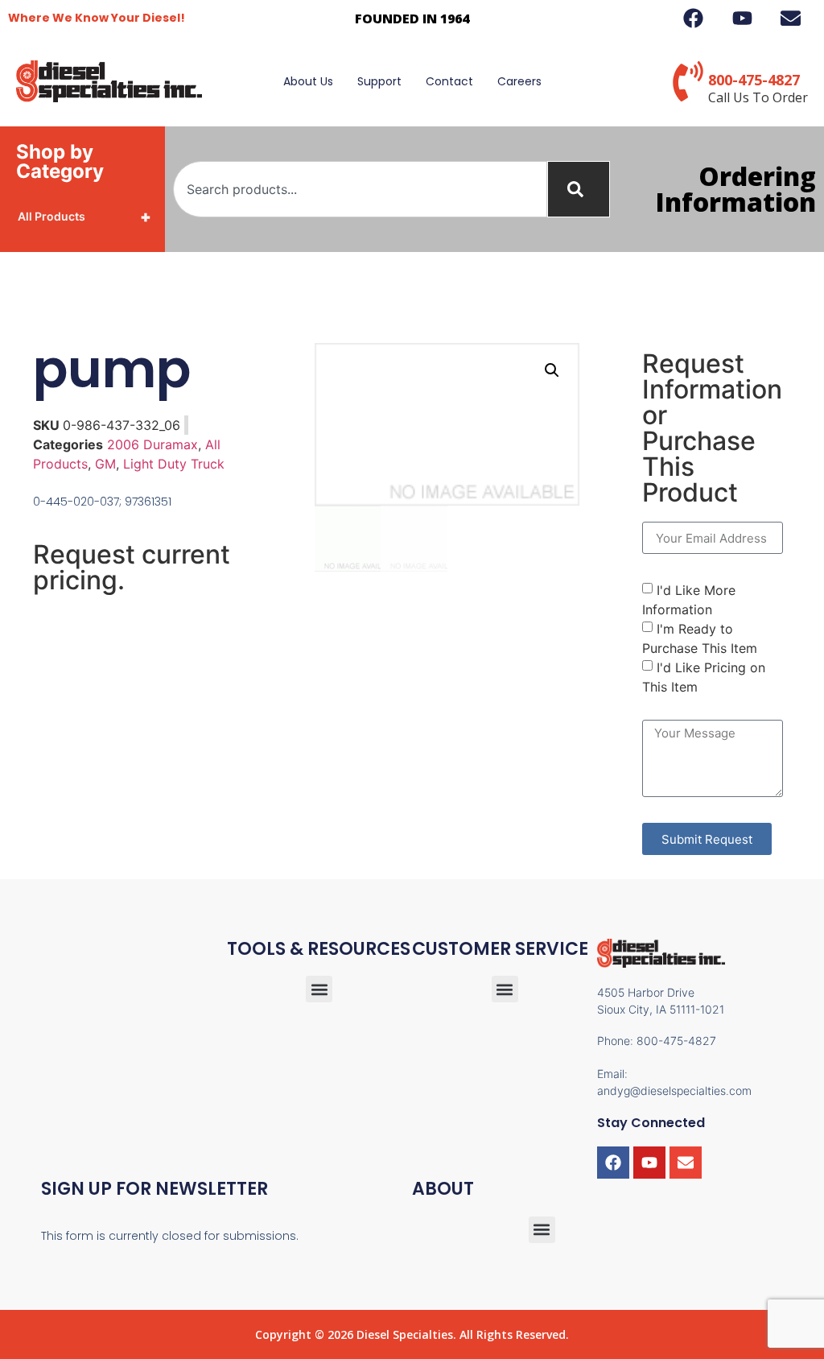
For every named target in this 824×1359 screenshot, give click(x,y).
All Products (84, 216)
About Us (308, 81)
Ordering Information (736, 189)
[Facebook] (613, 1162)
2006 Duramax (152, 444)
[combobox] (360, 189)
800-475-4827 (754, 79)
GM (105, 464)
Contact (449, 81)
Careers (519, 81)
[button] (552, 370)
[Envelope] (686, 1162)
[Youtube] (649, 1162)
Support (379, 81)
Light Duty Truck (174, 464)
